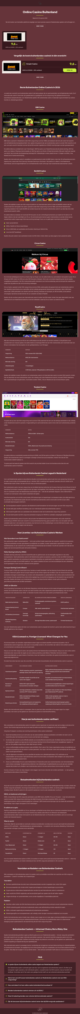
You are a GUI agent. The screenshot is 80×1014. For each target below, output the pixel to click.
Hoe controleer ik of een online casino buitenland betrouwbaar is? (30, 985)
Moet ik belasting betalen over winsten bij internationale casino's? (30, 996)
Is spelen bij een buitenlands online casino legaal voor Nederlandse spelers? (33, 964)
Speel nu (69, 70)
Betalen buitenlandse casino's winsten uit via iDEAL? (25, 990)
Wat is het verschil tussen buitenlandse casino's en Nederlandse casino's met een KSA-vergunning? (37, 979)
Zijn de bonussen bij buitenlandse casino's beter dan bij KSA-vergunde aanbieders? (36, 1001)
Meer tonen (40, 26)
